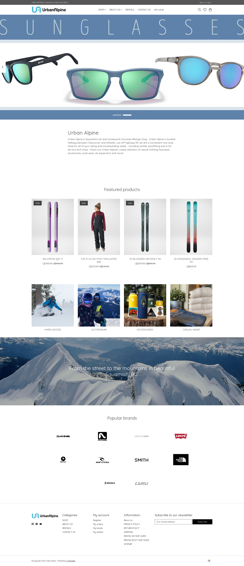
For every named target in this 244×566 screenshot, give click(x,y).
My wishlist (98, 532)
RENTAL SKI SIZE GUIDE (135, 536)
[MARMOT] (63, 460)
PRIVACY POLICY (132, 524)
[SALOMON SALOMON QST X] (53, 227)
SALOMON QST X (53, 258)
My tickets (98, 528)
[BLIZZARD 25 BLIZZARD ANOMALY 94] (145, 227)
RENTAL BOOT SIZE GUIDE (136, 540)
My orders (98, 524)
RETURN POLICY (131, 528)
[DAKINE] (63, 436)
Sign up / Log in (206, 2)
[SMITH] (141, 460)
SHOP (65, 520)
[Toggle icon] (199, 9)
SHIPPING (128, 532)
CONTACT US (144, 9)
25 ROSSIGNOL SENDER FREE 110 (191, 260)
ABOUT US (67, 524)
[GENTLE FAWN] (141, 436)
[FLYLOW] (102, 436)
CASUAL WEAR (191, 329)
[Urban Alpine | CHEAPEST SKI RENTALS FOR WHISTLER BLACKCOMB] (49, 10)
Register (97, 520)
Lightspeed (71, 561)
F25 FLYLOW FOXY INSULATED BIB (99, 260)
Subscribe (202, 521)
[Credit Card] (209, 561)
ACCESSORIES (145, 329)
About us (128, 520)
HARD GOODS (52, 329)
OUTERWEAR (99, 329)
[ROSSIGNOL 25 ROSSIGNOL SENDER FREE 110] (191, 227)
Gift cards (159, 9)
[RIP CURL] (102, 460)
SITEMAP (128, 544)
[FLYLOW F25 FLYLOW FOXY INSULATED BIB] (99, 227)
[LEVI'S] (180, 436)
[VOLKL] (109, 483)
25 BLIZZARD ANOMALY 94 (145, 258)
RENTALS (129, 9)
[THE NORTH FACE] (180, 460)
